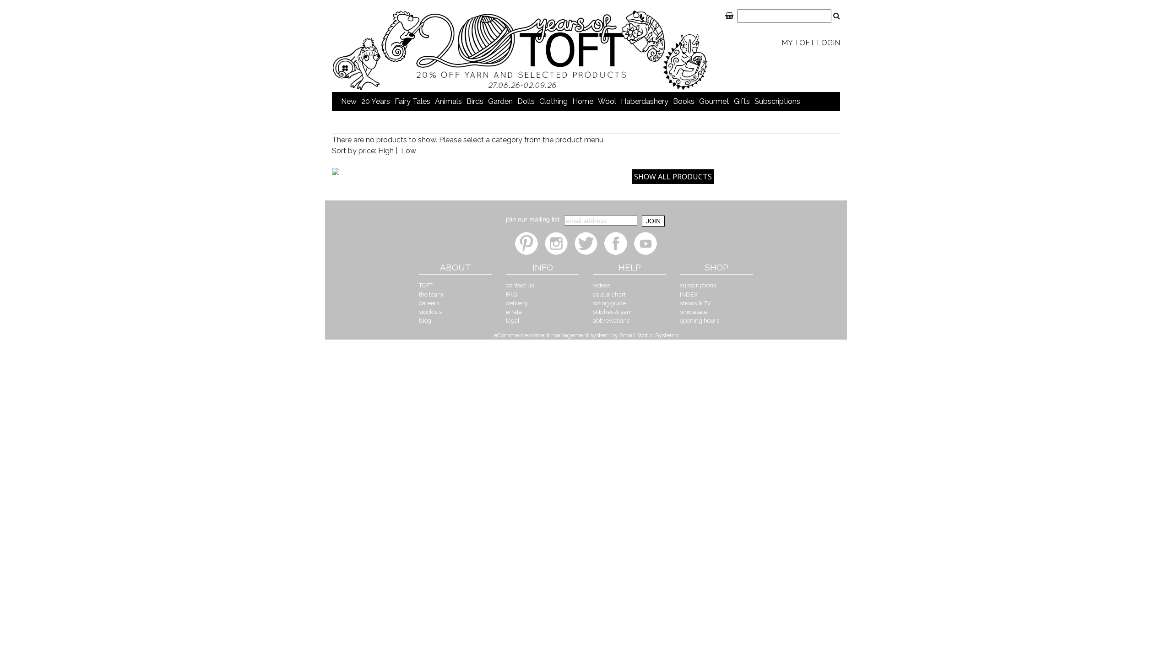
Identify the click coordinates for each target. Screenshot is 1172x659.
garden (500, 101)
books (684, 101)
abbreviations (611, 320)
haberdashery (644, 101)
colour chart (609, 294)
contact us (520, 285)
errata (514, 311)
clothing (553, 101)
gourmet (714, 101)
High (386, 150)
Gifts (742, 101)
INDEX (689, 294)
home (582, 101)
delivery (517, 303)
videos (601, 285)
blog (425, 320)
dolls (526, 101)
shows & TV (695, 303)
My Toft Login (810, 42)
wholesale (693, 311)
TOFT (426, 285)
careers (429, 303)
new (349, 101)
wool (607, 101)
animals (448, 101)
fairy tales (412, 101)
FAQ (511, 294)
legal (513, 320)
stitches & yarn (613, 311)
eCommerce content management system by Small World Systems (586, 335)
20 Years (375, 101)
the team (431, 294)
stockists (430, 311)
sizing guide (609, 303)
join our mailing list (532, 219)
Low (408, 150)
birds (475, 101)
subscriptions (777, 101)
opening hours (699, 320)
